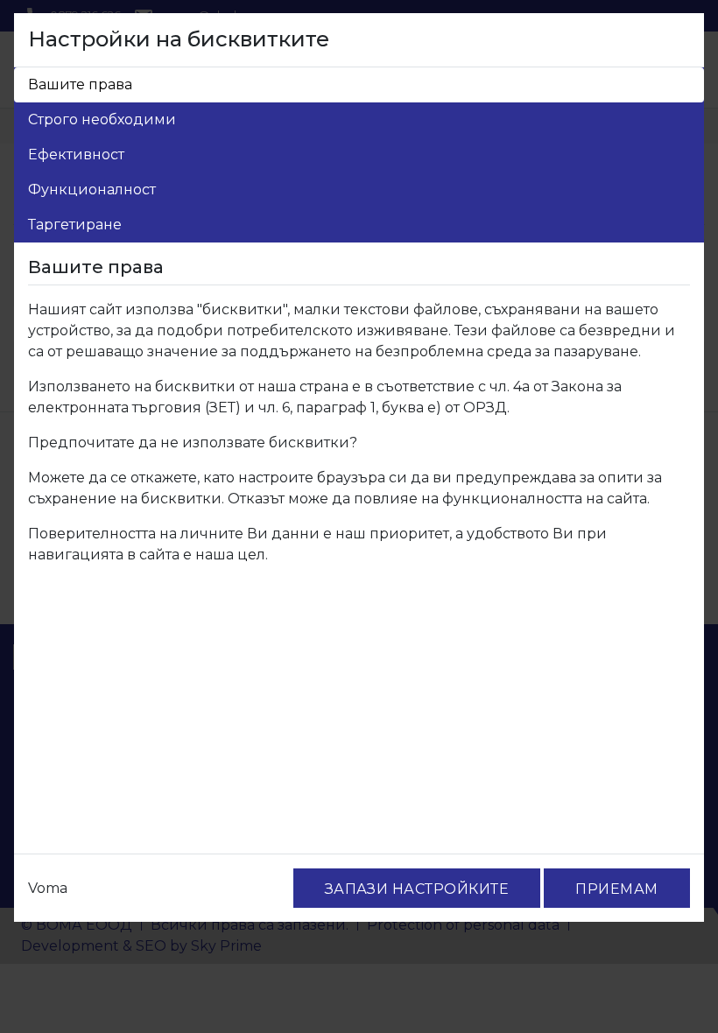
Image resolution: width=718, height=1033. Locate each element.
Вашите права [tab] (80, 84)
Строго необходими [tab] (102, 119)
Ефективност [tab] (76, 154)
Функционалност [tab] (92, 189)
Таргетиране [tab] (75, 224)
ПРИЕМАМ (616, 889)
